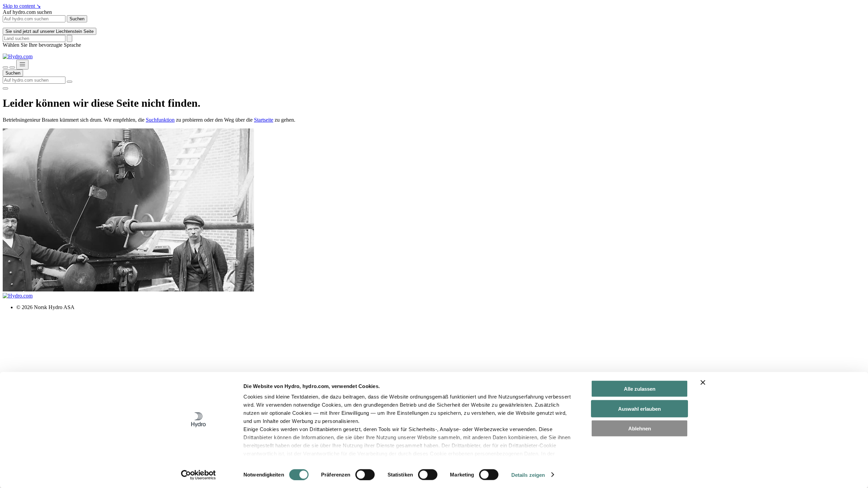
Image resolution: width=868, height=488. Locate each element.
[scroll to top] (5, 88)
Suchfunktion (160, 120)
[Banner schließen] (703, 382)
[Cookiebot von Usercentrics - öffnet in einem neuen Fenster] (198, 475)
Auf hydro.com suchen (27, 12)
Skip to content (22, 6)
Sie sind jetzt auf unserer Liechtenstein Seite (49, 31)
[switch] (365, 474)
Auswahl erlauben (639, 408)
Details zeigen (528, 474)
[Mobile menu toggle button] (22, 64)
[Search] (69, 38)
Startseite (263, 120)
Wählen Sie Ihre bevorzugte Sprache (42, 45)
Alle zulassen (639, 389)
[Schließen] (12, 67)
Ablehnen (639, 428)
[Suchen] (5, 67)
